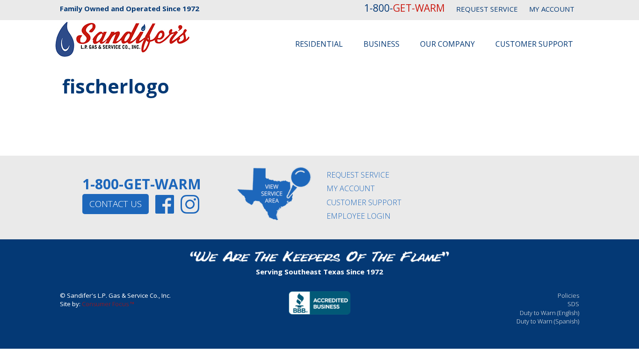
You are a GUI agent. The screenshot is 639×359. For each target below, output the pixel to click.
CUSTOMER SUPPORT (364, 202)
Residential (319, 44)
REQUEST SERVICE (487, 9)
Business (381, 44)
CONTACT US (115, 204)
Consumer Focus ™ (108, 304)
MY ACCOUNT (551, 9)
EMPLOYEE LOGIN (359, 216)
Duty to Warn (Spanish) (547, 321)
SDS (573, 304)
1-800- (404, 7)
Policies (568, 295)
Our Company (447, 44)
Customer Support (534, 44)
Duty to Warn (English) (549, 313)
